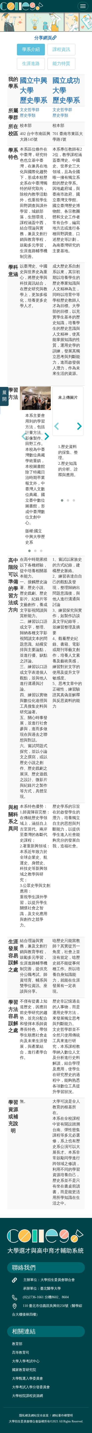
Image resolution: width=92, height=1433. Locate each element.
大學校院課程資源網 (27, 1396)
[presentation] (23, 436)
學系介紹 (31, 49)
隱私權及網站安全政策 (34, 1415)
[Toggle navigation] (83, 6)
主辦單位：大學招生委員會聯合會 (49, 1280)
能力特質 (61, 63)
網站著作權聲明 (62, 1415)
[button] (29, 550)
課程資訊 (61, 49)
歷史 (28, 115)
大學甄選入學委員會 (27, 1378)
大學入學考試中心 (25, 1361)
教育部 (17, 1344)
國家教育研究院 (24, 1370)
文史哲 (29, 110)
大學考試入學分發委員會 (31, 1387)
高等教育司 (20, 1352)
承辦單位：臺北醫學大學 (42, 1288)
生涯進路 (31, 63)
